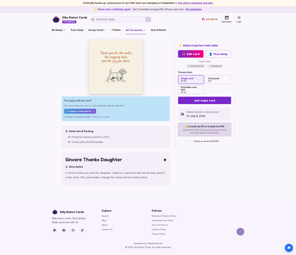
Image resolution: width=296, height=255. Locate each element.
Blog (104, 220)
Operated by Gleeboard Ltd (148, 243)
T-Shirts (116, 30)
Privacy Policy (158, 234)
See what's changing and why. (195, 3)
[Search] (148, 19)
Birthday (57, 30)
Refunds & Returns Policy (164, 216)
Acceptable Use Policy (162, 220)
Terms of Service (160, 225)
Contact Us (107, 229)
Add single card (204, 100)
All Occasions (134, 30)
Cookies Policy (159, 229)
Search (105, 216)
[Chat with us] (289, 248)
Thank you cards (101, 117)
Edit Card (190, 54)
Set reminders (193, 9)
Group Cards (96, 30)
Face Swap (77, 30)
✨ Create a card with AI (78, 111)
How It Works (158, 30)
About (104, 225)
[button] (116, 67)
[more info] (165, 159)
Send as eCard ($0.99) (204, 141)
